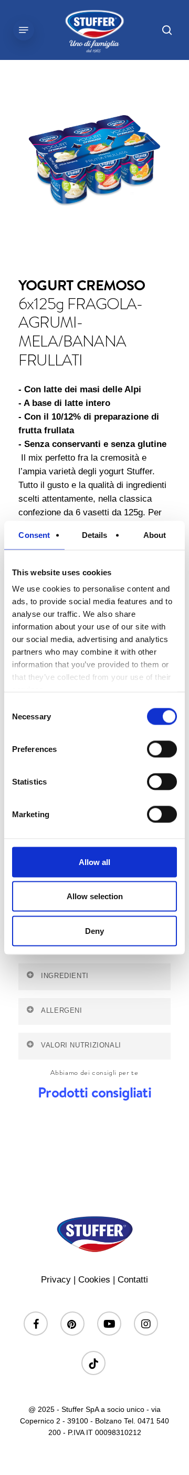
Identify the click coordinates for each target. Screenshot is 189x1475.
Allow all (94, 861)
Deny (94, 930)
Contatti (133, 1280)
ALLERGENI (61, 1010)
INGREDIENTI (65, 976)
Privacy (56, 1280)
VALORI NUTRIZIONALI (81, 1045)
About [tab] (154, 534)
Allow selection (95, 896)
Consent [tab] (34, 534)
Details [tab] (95, 534)
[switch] (162, 748)
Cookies (94, 1280)
